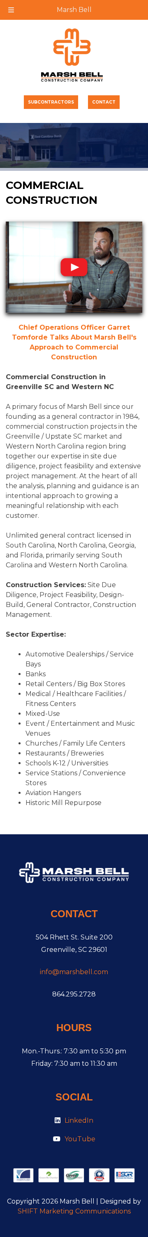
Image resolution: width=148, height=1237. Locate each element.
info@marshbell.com (74, 972)
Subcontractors (51, 102)
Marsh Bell (74, 10)
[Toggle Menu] (11, 10)
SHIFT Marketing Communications (74, 1211)
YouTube (80, 1139)
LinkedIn (79, 1120)
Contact (104, 102)
